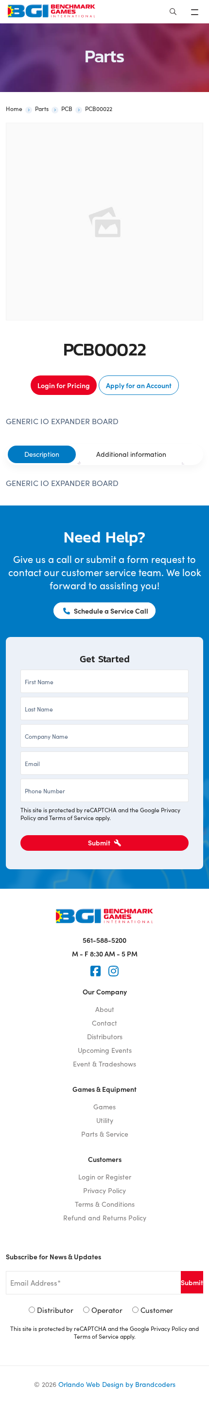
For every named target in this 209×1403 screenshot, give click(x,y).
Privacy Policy (104, 1190)
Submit (100, 842)
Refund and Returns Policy (104, 1217)
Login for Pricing (63, 385)
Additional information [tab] (131, 454)
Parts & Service (104, 1134)
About (104, 1009)
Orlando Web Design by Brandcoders (116, 1384)
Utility (104, 1120)
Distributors (104, 1036)
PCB (66, 108)
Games (104, 1106)
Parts (42, 108)
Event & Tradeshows (104, 1063)
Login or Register (104, 1176)
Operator (106, 1310)
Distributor (55, 1310)
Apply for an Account (139, 385)
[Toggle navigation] (195, 11)
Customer (156, 1310)
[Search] (173, 11)
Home (14, 108)
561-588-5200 (104, 940)
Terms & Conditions (105, 1204)
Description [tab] (41, 454)
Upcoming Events (105, 1050)
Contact (104, 1023)
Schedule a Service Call (110, 611)
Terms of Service (71, 818)
